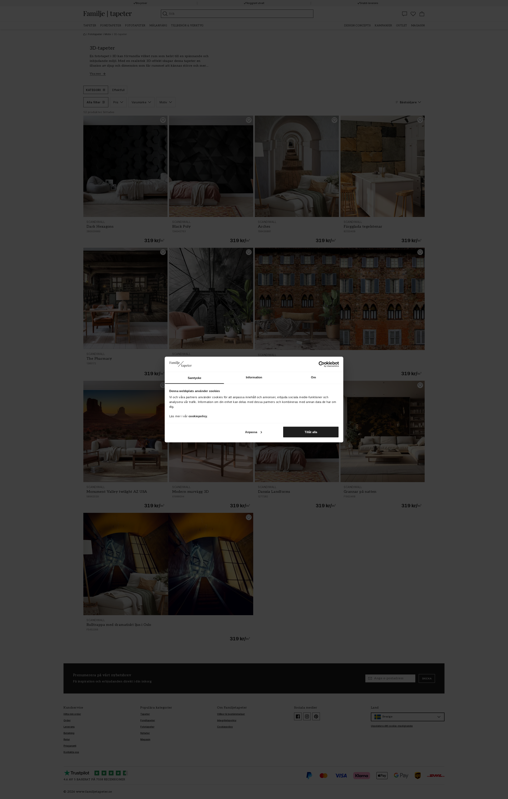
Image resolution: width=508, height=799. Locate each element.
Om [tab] (313, 377)
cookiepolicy (198, 416)
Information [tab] (254, 377)
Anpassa (251, 432)
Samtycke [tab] (194, 378)
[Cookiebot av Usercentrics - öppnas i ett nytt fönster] (321, 364)
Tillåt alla (311, 432)
